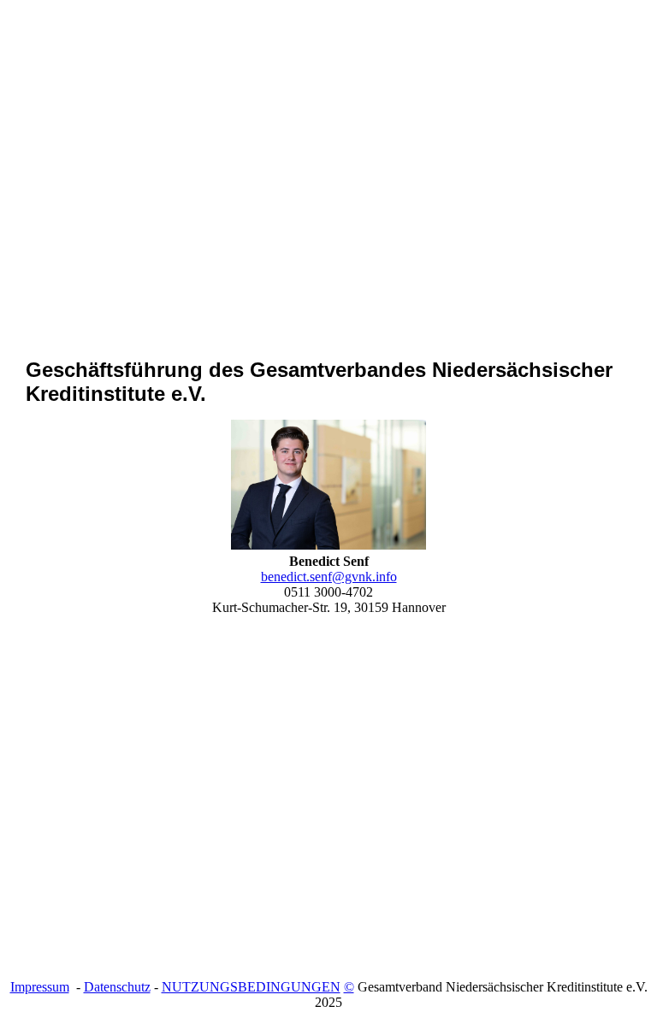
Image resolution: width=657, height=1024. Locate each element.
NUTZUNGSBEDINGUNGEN (251, 987)
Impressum (39, 987)
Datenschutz (117, 987)
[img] (328, 208)
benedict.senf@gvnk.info (329, 576)
